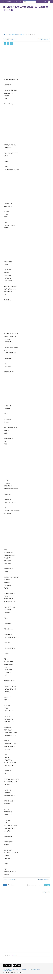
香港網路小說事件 (36, 969)
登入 (45, 1)
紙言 (4, 1)
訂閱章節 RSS (46, 892)
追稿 (5, 884)
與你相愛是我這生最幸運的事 (18, 34)
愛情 (10, 34)
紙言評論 (14, 955)
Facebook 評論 (7, 955)
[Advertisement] (26, 23)
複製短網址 (46, 885)
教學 (29, 969)
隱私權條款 (24, 969)
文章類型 (9, 1)
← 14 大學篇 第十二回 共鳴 (9, 39)
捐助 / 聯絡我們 (7, 969)
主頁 (6, 34)
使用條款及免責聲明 (16, 969)
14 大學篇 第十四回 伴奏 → (43, 39)
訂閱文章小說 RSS (8, 970)
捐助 (20, 1)
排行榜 (15, 1)
